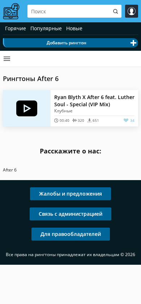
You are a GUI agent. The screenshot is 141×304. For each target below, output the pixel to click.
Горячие (15, 28)
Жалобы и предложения (70, 193)
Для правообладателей (70, 234)
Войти (131, 11)
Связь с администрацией (70, 213)
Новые (74, 28)
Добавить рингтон (66, 43)
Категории (7, 59)
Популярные (46, 28)
